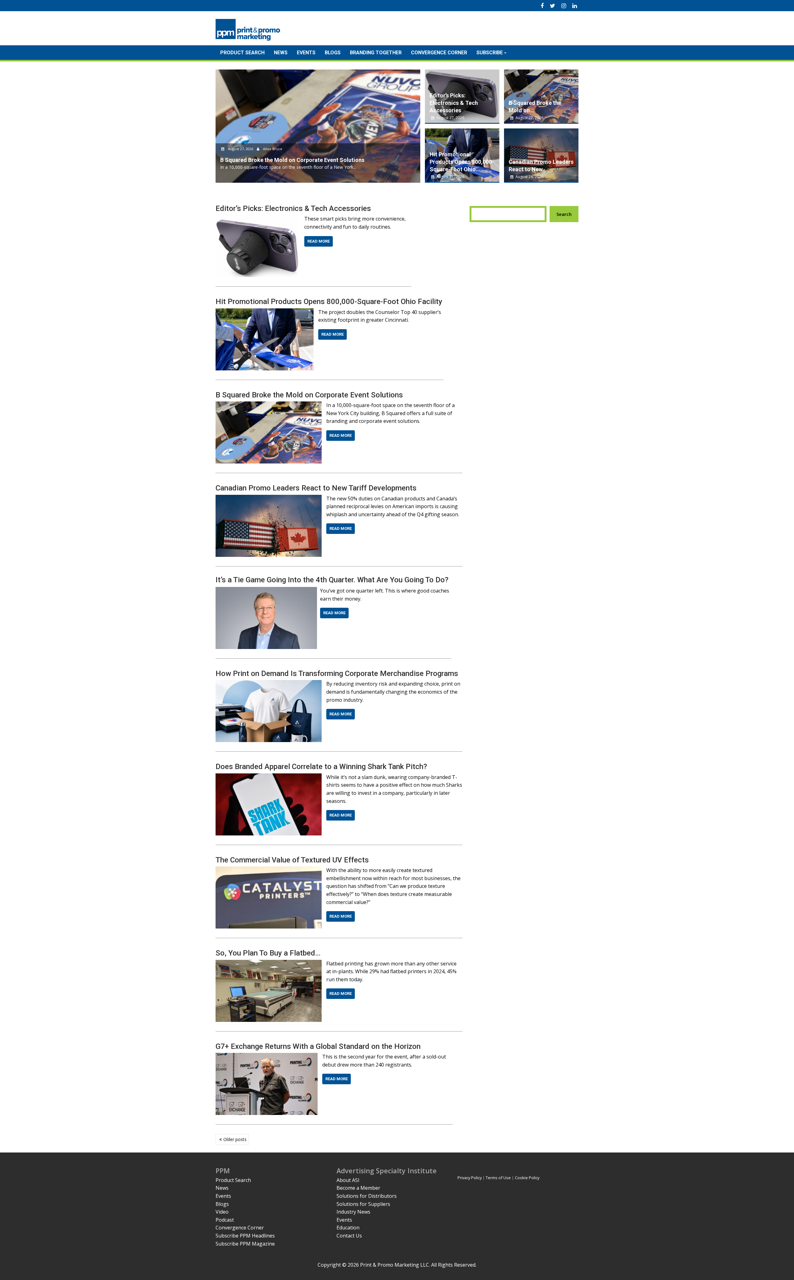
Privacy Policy (469, 1177)
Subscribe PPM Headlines (245, 1235)
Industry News (353, 1211)
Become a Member (358, 1187)
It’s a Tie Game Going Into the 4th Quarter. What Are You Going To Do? (332, 579)
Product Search (242, 53)
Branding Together (376, 53)
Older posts (235, 1139)
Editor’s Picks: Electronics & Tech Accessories (454, 103)
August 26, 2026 (529, 176)
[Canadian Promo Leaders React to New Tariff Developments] (269, 498)
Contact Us (349, 1235)
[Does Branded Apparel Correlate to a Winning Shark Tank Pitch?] (269, 777)
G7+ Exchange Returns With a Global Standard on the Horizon (318, 1046)
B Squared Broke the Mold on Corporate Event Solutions (309, 395)
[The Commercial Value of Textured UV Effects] (269, 870)
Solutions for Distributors (367, 1196)
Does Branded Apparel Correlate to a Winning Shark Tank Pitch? (321, 766)
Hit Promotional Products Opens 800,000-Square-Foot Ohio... (462, 161)
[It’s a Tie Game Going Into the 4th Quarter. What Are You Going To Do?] (266, 591)
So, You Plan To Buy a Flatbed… (268, 953)
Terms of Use (498, 1177)
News (281, 53)
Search (564, 214)
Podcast (225, 1219)
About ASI (348, 1180)
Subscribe (489, 53)
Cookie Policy (527, 1177)
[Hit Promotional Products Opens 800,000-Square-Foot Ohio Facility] (265, 312)
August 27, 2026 (240, 148)
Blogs (333, 53)
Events (306, 53)
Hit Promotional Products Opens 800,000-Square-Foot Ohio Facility (329, 301)
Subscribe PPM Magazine (245, 1243)
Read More (318, 241)
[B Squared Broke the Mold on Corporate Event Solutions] (269, 405)
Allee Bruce (272, 148)
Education (348, 1227)
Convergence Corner (439, 53)
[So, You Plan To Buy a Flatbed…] (269, 963)
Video (222, 1211)
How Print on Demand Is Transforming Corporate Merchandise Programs (337, 673)
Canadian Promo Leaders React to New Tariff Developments (316, 488)
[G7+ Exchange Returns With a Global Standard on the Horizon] (267, 1057)
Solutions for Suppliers (363, 1204)
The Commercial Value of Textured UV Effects (292, 860)
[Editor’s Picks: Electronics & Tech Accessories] (258, 219)
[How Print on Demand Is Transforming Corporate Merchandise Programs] (269, 684)
